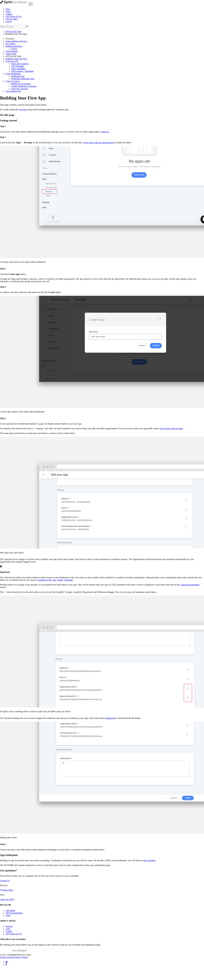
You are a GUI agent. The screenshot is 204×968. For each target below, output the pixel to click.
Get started (10, 910)
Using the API (12, 61)
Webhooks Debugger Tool (22, 78)
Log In (9, 21)
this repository (149, 860)
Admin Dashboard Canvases (23, 86)
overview (23, 109)
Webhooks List (17, 76)
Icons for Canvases (19, 88)
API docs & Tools (13, 31)
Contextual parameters (189, 584)
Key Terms (10, 43)
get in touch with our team (171, 428)
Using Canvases (13, 81)
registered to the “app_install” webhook (55, 580)
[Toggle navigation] (30, 4)
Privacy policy (12, 19)
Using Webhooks (13, 73)
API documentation (14, 913)
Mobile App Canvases (21, 83)
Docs (8, 9)
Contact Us (5, 880)
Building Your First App (16, 58)
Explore (9, 926)
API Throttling (17, 66)
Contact (9, 14)
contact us (104, 132)
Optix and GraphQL (20, 63)
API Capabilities (18, 68)
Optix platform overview (16, 41)
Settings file (110, 718)
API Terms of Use (14, 16)
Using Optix (11, 53)
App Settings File (13, 91)
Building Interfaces (14, 46)
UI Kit (14, 48)
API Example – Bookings (22, 71)
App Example (12, 51)
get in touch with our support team (98, 142)
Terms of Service (7, 957)
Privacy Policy (21, 957)
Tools (8, 11)
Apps (8, 929)
